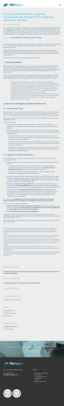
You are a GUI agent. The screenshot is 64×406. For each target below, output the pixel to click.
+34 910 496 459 (8, 329)
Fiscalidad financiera (9, 313)
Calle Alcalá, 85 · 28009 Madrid (13, 370)
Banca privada (7, 316)
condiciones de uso (40, 376)
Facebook (33, 37)
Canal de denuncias (40, 381)
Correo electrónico (17, 37)
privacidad (37, 378)
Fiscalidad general (9, 310)
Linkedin (26, 37)
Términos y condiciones (41, 373)
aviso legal (37, 375)
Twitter (39, 37)
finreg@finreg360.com (10, 326)
